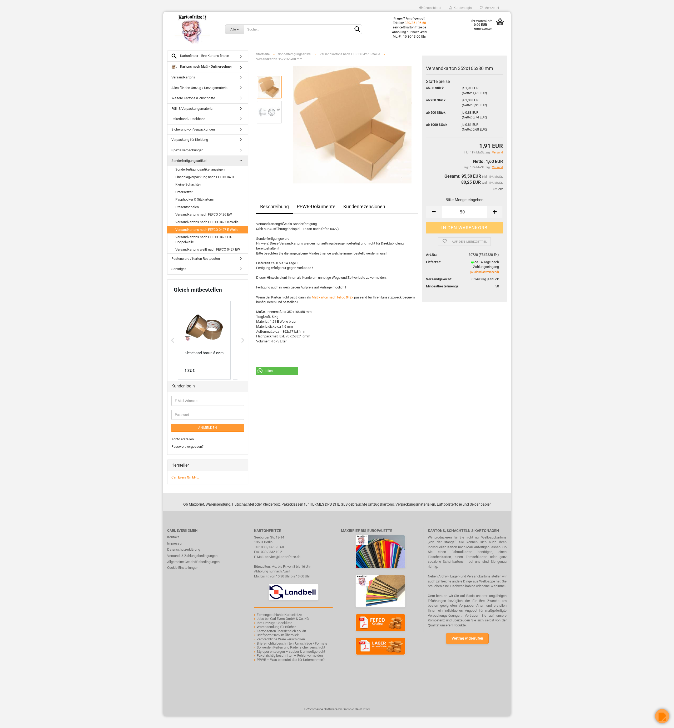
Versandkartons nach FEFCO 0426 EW (203, 214)
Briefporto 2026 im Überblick (278, 635)
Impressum (175, 543)
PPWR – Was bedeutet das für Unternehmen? (291, 660)
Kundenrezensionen (364, 206)
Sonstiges (178, 269)
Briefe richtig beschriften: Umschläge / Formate (292, 643)
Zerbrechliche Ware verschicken (281, 639)
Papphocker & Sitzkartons (194, 199)
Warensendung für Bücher (276, 627)
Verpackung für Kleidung (189, 140)
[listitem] (204, 340)
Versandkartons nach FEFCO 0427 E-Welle (206, 230)
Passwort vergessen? (187, 446)
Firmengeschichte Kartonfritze (279, 615)
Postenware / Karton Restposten (195, 259)
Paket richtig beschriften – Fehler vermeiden (290, 655)
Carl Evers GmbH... (185, 477)
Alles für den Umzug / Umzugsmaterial (199, 88)
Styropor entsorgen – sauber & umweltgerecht (291, 652)
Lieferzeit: (434, 262)
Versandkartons (183, 77)
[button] (277, 371)
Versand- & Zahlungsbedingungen (192, 556)
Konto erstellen (182, 439)
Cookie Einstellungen (182, 568)
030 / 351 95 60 (272, 547)
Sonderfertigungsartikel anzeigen (200, 169)
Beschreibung (274, 206)
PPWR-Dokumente (316, 206)
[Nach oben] (14, 720)
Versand (497, 167)
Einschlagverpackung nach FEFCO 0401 (204, 177)
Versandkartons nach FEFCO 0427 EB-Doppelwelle (203, 239)
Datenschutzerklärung (183, 549)
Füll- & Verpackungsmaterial (192, 109)
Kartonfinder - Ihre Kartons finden (204, 56)
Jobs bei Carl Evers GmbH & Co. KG (283, 619)
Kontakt (173, 537)
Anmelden (207, 428)
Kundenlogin (462, 8)
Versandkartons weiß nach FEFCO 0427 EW (207, 249)
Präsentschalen (187, 207)
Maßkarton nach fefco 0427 (332, 297)
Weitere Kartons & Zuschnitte (193, 98)
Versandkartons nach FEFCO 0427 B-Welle (207, 222)
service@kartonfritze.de (282, 557)
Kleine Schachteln (188, 184)
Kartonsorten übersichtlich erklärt (281, 631)
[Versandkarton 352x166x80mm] (352, 125)
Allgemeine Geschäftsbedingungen (193, 562)
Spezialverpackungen (187, 150)
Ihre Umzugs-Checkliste (274, 623)
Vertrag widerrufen (467, 638)
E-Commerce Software (321, 709)
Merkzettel (491, 8)
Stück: (498, 189)
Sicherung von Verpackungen (193, 129)
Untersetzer (183, 192)
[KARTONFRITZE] (192, 29)
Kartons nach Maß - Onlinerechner (205, 66)
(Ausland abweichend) (484, 272)
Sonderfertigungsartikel (188, 161)
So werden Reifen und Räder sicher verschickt (291, 647)
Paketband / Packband (188, 119)
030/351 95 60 (415, 23)
